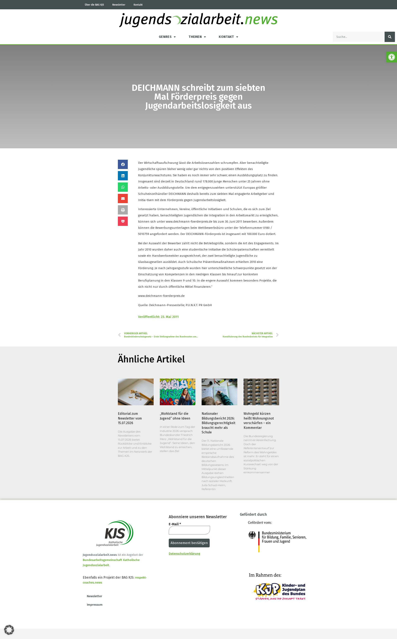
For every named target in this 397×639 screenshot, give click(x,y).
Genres (165, 37)
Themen (195, 37)
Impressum (95, 605)
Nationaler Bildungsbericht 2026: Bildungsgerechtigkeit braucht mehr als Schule (218, 423)
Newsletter (118, 4)
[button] (391, 57)
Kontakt (138, 4)
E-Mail (175, 524)
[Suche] (390, 37)
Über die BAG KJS (94, 4)
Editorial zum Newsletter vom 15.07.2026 (130, 418)
